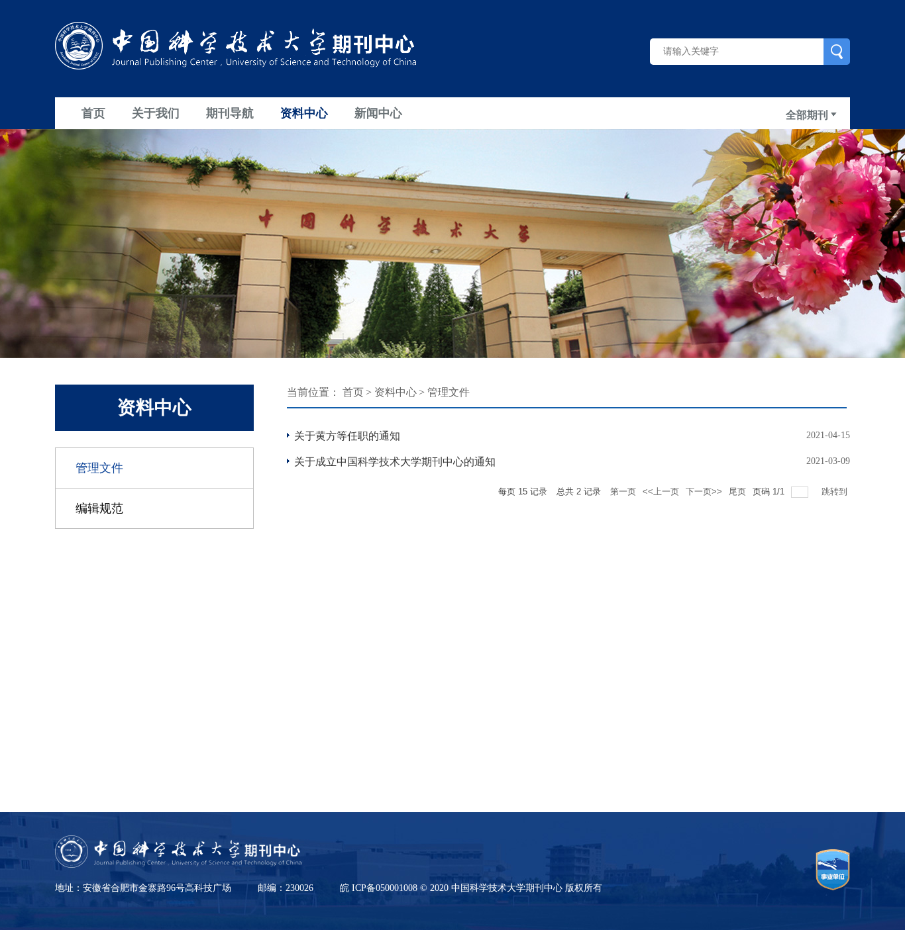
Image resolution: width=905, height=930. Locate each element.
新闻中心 (378, 113)
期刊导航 (230, 113)
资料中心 (304, 113)
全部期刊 (808, 114)
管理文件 (99, 468)
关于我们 (156, 113)
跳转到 (836, 491)
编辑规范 (99, 508)
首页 (93, 113)
